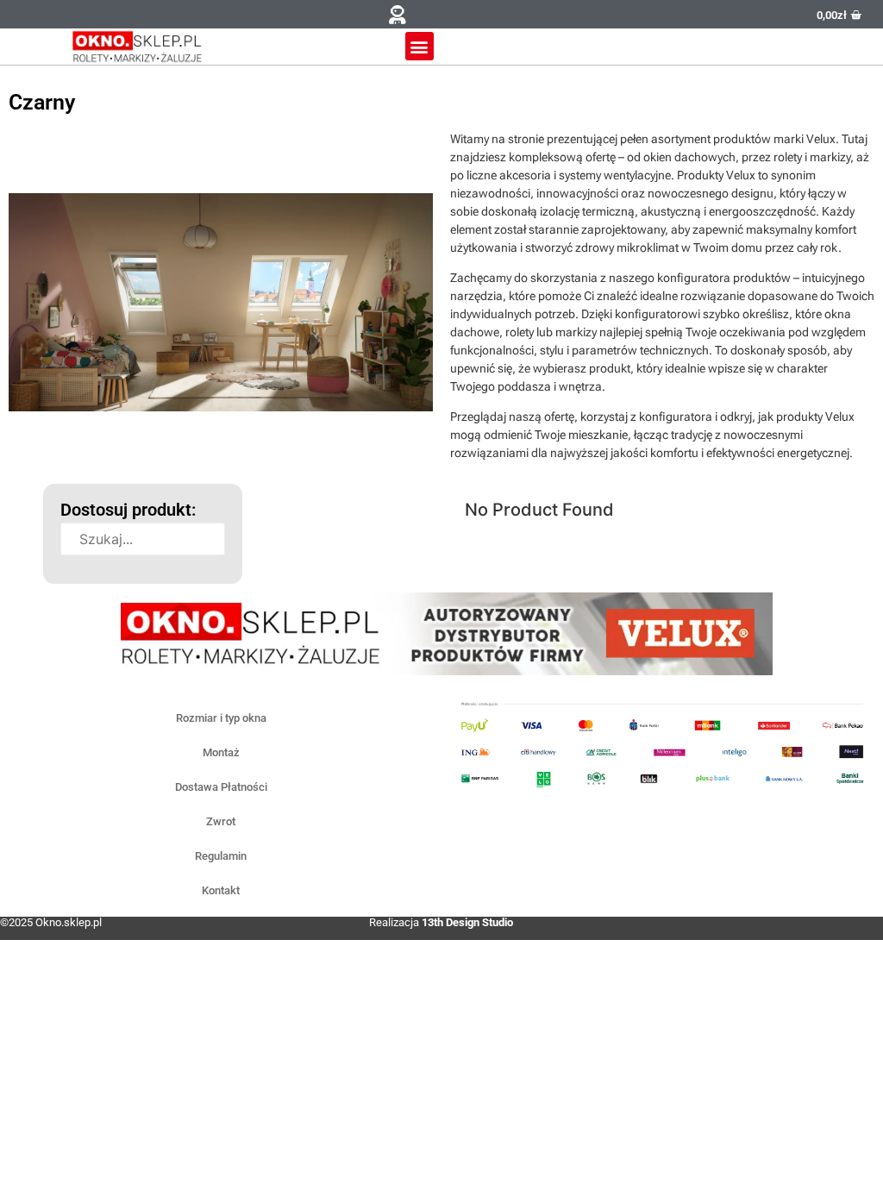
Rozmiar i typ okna (221, 717)
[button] (397, 14)
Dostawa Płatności (221, 786)
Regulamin (221, 855)
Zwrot (220, 821)
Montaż (221, 752)
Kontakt (221, 890)
